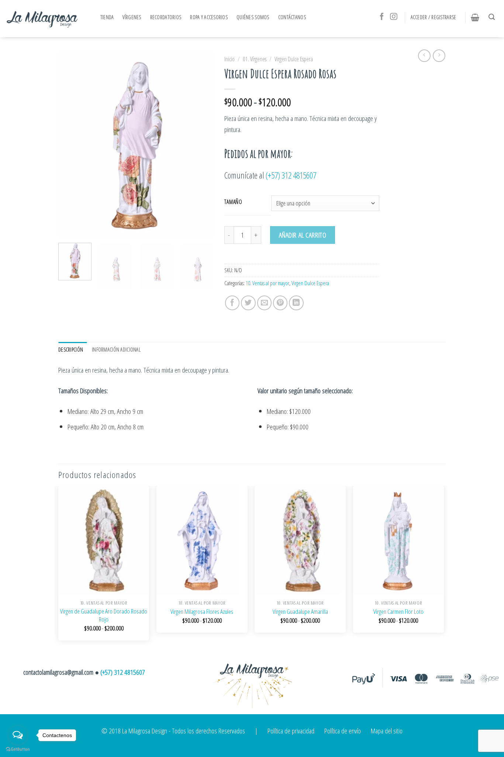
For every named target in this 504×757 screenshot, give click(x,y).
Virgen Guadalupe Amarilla (300, 612)
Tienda (107, 17)
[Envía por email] (264, 302)
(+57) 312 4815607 (291, 175)
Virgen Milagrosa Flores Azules (201, 612)
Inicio (229, 59)
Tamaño (233, 202)
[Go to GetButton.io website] (18, 749)
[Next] (200, 144)
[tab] (72, 349)
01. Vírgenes (254, 59)
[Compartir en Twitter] (248, 302)
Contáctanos (292, 17)
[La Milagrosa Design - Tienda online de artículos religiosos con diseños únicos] (42, 18)
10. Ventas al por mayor (267, 283)
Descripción (70, 349)
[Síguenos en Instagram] (393, 17)
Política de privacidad (290, 731)
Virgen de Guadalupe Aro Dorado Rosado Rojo (103, 615)
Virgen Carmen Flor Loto (398, 612)
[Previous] (70, 144)
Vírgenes (131, 17)
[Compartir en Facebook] (232, 302)
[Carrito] (477, 17)
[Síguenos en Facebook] (382, 17)
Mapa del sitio (387, 731)
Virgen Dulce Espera (294, 59)
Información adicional (116, 349)
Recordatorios (166, 17)
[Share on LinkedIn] (296, 302)
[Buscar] (493, 17)
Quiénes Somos (253, 17)
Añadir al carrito (303, 235)
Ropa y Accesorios (209, 17)
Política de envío (342, 731)
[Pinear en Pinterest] (280, 302)
